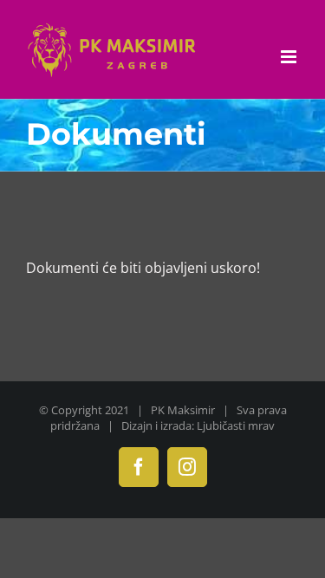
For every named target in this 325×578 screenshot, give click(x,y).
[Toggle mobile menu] (290, 57)
